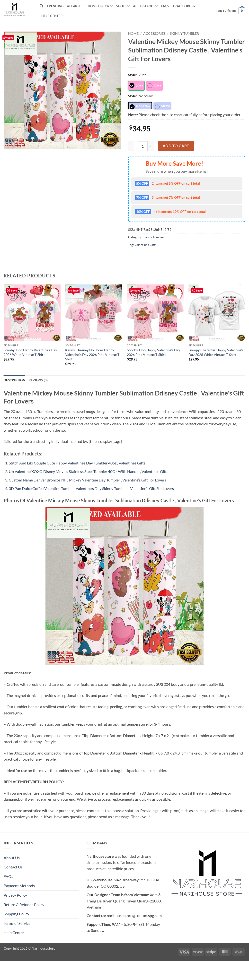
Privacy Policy (15, 895)
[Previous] (4, 329)
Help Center (52, 16)
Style (132, 75)
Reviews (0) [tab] (38, 380)
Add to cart (176, 146)
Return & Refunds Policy (24, 904)
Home (133, 33)
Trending (55, 6)
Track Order (184, 6)
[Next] (245, 329)
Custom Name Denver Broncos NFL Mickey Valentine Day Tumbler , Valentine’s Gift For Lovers (87, 480)
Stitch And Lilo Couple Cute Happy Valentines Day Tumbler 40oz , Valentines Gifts (77, 463)
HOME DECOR (99, 6)
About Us (12, 857)
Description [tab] (14, 380)
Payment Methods (19, 885)
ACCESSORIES (143, 6)
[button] (230, 11)
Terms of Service (17, 923)
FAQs (165, 6)
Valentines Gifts (145, 245)
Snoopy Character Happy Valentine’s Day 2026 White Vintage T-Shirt (215, 352)
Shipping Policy (16, 913)
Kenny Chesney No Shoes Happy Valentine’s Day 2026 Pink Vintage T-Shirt (92, 354)
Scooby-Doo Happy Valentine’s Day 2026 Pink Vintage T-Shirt (153, 352)
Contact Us (13, 867)
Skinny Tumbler (184, 33)
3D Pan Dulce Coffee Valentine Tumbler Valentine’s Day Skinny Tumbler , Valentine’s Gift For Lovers (91, 488)
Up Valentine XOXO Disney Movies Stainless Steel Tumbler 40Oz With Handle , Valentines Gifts (88, 471)
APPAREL (74, 6)
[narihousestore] (18, 11)
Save (10, 37)
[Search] (41, 6)
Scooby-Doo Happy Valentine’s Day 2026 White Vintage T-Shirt (30, 352)
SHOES (121, 6)
